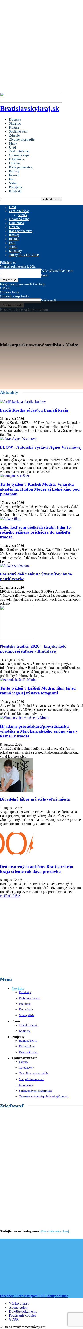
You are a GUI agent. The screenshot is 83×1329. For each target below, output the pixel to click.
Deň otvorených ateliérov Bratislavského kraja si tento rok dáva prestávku (36, 869)
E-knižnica (16, 159)
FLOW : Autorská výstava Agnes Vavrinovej (40, 447)
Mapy (13, 143)
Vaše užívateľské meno (57, 270)
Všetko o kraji (19, 1303)
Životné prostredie (21, 139)
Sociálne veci (18, 131)
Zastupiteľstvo (19, 151)
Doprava (15, 119)
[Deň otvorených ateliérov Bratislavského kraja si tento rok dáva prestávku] (16, 858)
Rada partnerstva (20, 167)
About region (18, 1307)
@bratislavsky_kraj (54, 1231)
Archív (22, 215)
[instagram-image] (14, 1252)
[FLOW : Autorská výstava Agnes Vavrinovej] (18, 438)
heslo (44, 275)
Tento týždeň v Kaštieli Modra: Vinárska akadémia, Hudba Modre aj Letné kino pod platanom (40, 489)
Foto (12, 179)
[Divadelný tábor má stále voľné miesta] (16, 790)
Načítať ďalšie (10, 896)
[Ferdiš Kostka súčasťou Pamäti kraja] (23, 401)
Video (13, 183)
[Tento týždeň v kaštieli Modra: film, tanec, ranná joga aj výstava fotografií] (18, 680)
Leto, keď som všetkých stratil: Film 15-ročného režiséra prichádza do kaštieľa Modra (36, 532)
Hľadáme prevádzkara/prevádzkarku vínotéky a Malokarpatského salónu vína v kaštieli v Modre (39, 731)
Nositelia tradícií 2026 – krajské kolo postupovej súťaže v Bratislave (33, 648)
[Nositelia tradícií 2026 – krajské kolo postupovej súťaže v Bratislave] (16, 637)
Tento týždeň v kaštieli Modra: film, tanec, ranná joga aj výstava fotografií (38, 690)
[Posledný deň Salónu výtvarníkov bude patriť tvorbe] (15, 565)
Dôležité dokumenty (23, 1311)
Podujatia (15, 187)
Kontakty (15, 191)
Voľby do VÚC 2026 (24, 255)
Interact (14, 175)
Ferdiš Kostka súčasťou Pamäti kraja (34, 410)
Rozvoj (14, 171)
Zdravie (14, 135)
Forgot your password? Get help (22, 284)
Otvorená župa (19, 155)
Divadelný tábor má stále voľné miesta (35, 799)
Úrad (12, 147)
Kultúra (14, 127)
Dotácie (14, 163)
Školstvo (15, 123)
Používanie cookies (22, 1315)
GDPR (5, 288)
